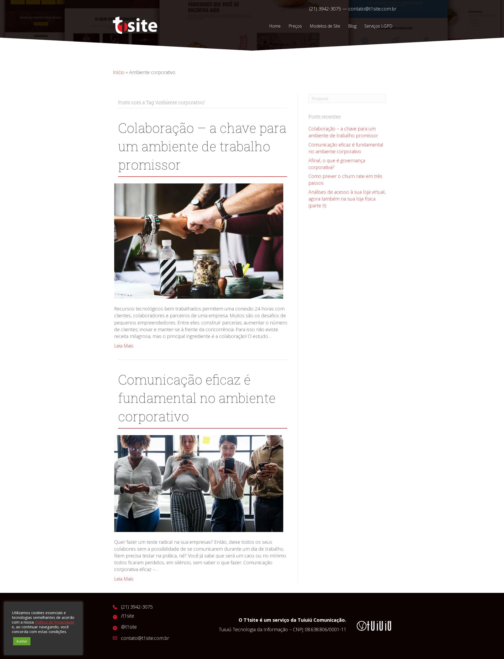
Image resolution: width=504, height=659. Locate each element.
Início (118, 72)
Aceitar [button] (21, 641)
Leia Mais (123, 345)
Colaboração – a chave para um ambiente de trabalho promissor (202, 146)
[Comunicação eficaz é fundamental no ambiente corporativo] (198, 483)
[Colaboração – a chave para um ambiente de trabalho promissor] (198, 241)
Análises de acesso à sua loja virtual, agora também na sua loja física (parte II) (347, 199)
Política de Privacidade (54, 622)
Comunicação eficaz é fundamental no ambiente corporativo (197, 398)
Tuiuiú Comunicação (321, 620)
